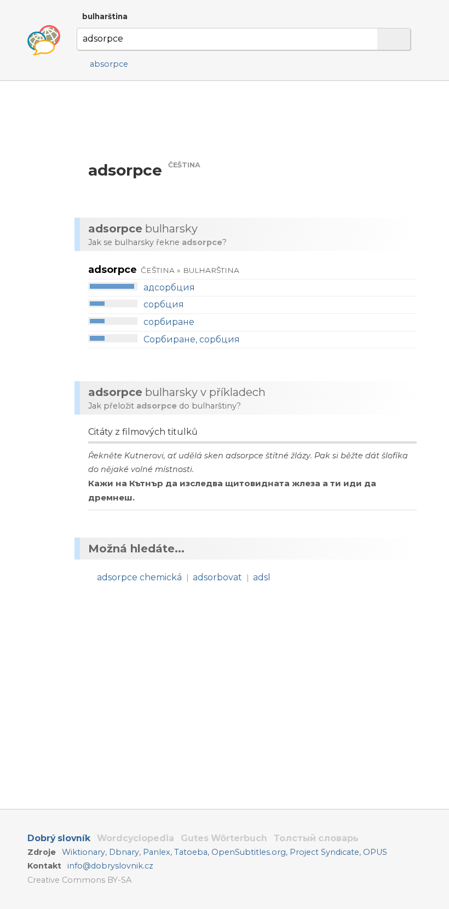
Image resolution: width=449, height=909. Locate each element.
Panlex (156, 852)
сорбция (163, 304)
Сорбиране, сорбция (191, 339)
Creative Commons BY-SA (79, 880)
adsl (261, 577)
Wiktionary (83, 852)
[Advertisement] (251, 120)
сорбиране (168, 322)
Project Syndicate (324, 852)
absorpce (109, 64)
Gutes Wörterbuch (224, 838)
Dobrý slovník (58, 838)
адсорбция (169, 287)
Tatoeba (191, 852)
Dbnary (124, 852)
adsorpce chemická (139, 577)
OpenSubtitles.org (248, 852)
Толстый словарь (316, 838)
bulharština (105, 16)
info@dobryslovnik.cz (110, 866)
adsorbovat (217, 577)
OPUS (375, 852)
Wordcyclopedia (135, 838)
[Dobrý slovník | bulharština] (43, 40)
